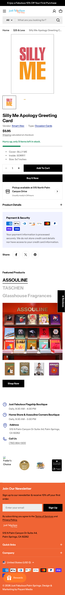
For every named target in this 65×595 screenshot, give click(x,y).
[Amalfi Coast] (54, 369)
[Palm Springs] (10, 369)
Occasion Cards (43, 125)
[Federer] (39, 369)
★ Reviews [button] (63, 301)
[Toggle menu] (4, 11)
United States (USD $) (19, 562)
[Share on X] (26, 254)
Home (6, 30)
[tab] (15, 280)
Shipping (7, 135)
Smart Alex (18, 125)
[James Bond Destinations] (24, 369)
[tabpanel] (32, 374)
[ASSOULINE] (32, 331)
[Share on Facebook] (16, 254)
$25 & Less (19, 30)
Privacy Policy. (10, 519)
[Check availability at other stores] (57, 191)
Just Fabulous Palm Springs (26, 585)
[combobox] (32, 20)
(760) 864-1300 (17, 442)
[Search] (58, 20)
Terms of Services (44, 516)
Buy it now (32, 178)
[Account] (54, 11)
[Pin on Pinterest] (35, 254)
